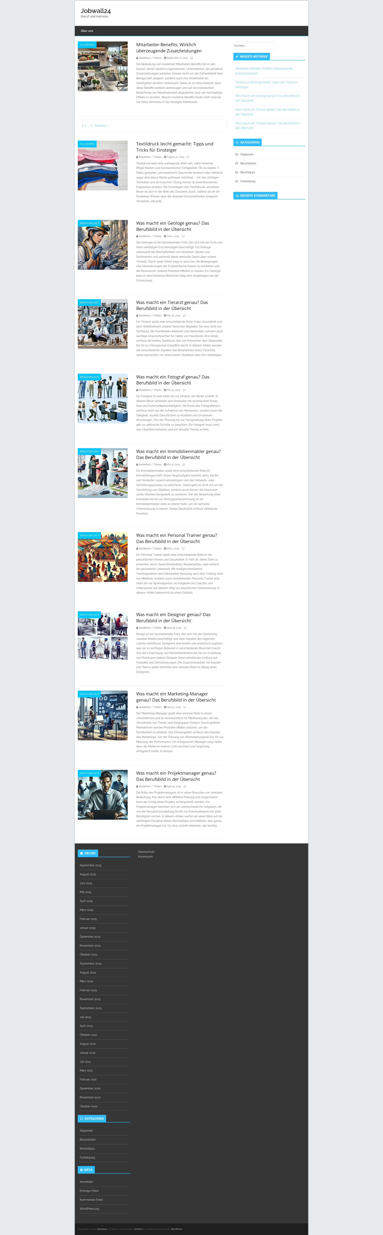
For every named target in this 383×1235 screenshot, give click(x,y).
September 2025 (91, 865)
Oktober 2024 (88, 954)
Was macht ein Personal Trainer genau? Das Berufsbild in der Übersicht (176, 538)
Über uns (87, 31)
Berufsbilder (89, 223)
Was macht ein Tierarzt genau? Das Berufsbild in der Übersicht (172, 305)
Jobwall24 (96, 10)
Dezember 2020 (90, 1088)
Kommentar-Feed (91, 1199)
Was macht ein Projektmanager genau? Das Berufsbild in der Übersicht (176, 776)
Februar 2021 (88, 1079)
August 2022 (88, 1043)
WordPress (176, 1229)
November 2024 (90, 945)
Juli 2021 (85, 1061)
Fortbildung (248, 181)
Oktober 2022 (88, 1034)
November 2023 (90, 999)
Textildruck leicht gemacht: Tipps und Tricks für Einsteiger (174, 147)
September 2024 (91, 963)
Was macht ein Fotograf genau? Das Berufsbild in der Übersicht (172, 380)
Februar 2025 (88, 918)
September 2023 (90, 1008)
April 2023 (86, 1025)
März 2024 (86, 981)
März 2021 (86, 1070)
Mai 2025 (85, 892)
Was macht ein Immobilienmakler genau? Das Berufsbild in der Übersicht (178, 454)
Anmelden (86, 1181)
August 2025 (88, 874)
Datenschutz (146, 851)
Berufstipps (247, 172)
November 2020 (90, 1097)
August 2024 (88, 972)
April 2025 (86, 901)
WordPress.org (89, 1208)
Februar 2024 (88, 990)
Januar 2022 (87, 1052)
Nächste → (102, 125)
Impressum (145, 856)
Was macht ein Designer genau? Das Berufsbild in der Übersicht (173, 617)
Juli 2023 (85, 1017)
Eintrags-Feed (89, 1190)
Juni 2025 (86, 883)
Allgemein (87, 44)
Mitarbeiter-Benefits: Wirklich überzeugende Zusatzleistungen (169, 47)
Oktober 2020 (89, 1106)
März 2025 (86, 910)
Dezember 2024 (90, 936)
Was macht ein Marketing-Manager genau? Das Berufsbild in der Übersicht (176, 697)
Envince (138, 1229)
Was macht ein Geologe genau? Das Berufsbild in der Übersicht (172, 226)
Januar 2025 (88, 927)
